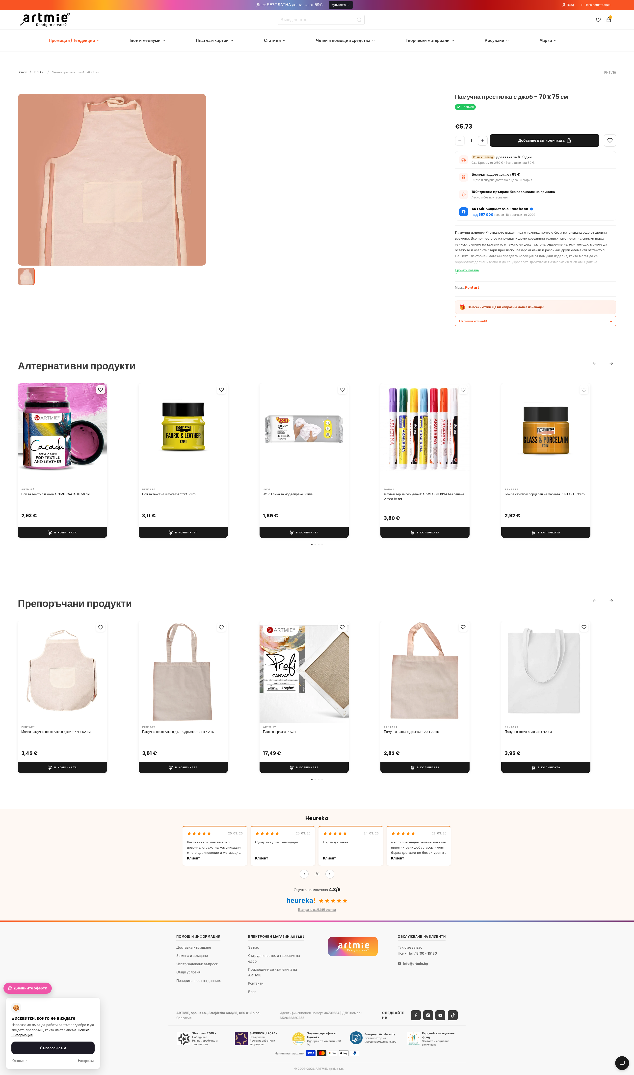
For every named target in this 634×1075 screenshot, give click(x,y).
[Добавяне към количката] (62, 532)
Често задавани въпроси (197, 964)
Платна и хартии (212, 40)
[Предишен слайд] (27, 434)
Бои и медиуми (145, 40)
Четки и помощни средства (343, 40)
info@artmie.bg (415, 963)
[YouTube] (440, 1015)
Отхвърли (19, 1061)
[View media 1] (26, 276)
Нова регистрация (597, 5)
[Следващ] (329, 874)
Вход (570, 5)
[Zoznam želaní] (598, 20)
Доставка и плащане (193, 947)
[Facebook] (416, 1015)
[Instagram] (428, 1015)
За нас (253, 947)
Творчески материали (427, 40)
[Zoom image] (112, 188)
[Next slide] (611, 363)
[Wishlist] (610, 140)
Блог (252, 991)
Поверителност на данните (198, 980)
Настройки (86, 1061)
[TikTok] (453, 1015)
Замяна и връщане (192, 955)
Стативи (272, 40)
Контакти (255, 983)
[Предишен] (304, 874)
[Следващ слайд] (98, 434)
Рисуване (494, 40)
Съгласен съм (53, 1047)
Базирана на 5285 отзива (317, 909)
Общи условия (188, 972)
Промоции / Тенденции (72, 40)
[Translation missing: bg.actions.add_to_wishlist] (100, 389)
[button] (312, 544)
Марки (545, 40)
